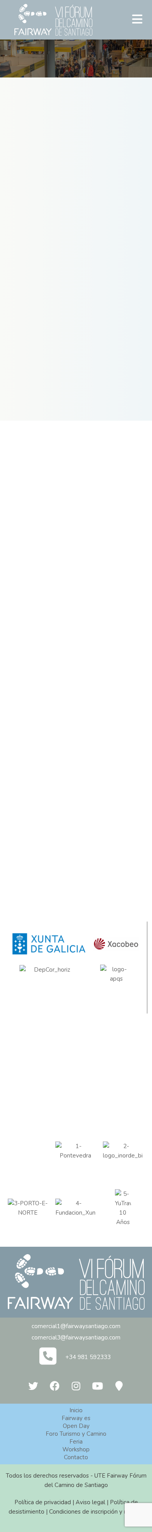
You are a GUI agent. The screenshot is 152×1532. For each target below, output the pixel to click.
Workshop (76, 1449)
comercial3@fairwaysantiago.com (76, 1337)
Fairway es (76, 1418)
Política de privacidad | (45, 1502)
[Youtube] (97, 1386)
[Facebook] (54, 1386)
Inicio (76, 1410)
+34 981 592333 (88, 1357)
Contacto (76, 1457)
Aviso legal (90, 1502)
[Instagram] (76, 1386)
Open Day (76, 1426)
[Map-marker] (119, 1386)
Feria (76, 1442)
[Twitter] (33, 1386)
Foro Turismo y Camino (76, 1434)
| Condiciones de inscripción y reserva (94, 1512)
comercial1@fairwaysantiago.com (76, 1326)
